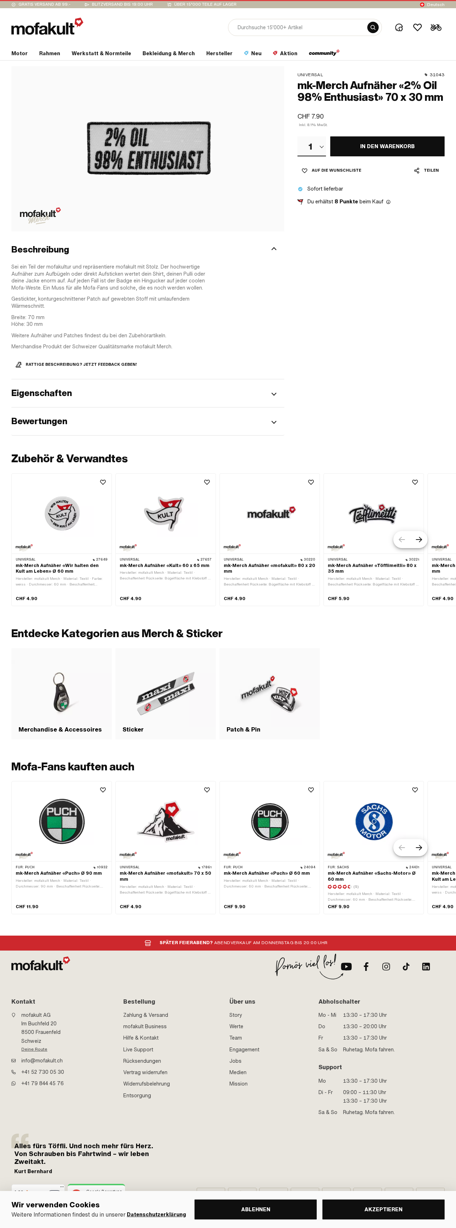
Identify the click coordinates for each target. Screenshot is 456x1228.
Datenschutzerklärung (156, 1215)
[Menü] (62, 1188)
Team (235, 1037)
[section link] (324, 55)
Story (235, 1015)
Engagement (244, 1049)
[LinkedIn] (426, 966)
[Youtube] (346, 966)
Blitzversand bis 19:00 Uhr (122, 4)
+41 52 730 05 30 (42, 1072)
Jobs (235, 1061)
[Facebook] (366, 966)
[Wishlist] (417, 27)
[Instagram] (386, 966)
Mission (238, 1083)
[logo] (47, 26)
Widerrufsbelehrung (146, 1083)
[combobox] (311, 146)
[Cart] (436, 27)
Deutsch (436, 4)
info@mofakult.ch (42, 1060)
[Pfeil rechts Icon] (419, 539)
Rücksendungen (142, 1061)
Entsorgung (137, 1095)
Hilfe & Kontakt (141, 1037)
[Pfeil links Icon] (401, 539)
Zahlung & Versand (145, 1015)
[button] (147, 250)
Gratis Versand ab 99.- (45, 4)
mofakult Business (145, 1026)
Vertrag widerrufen (145, 1072)
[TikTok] (406, 966)
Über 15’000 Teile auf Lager (205, 4)
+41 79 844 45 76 (42, 1083)
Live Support (138, 1049)
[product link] (62, 540)
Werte (236, 1026)
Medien (238, 1072)
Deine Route (34, 1049)
